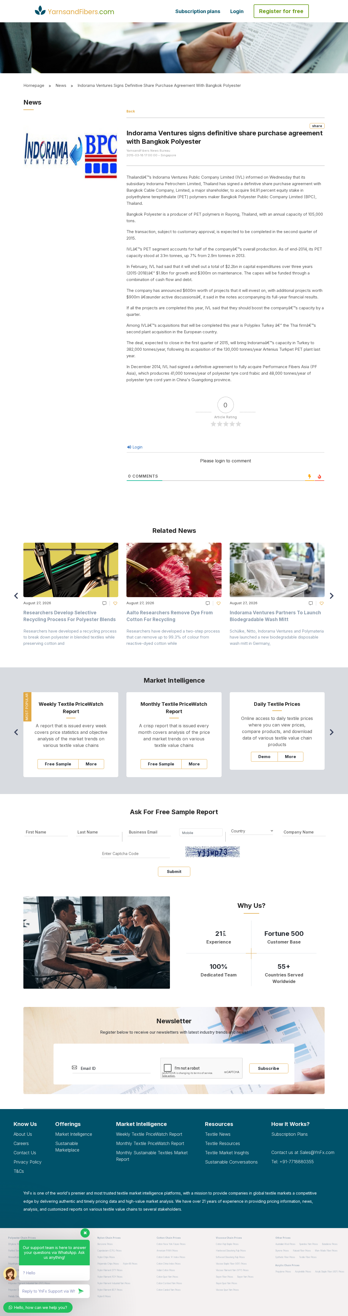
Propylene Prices (283, 1271)
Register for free (281, 11)
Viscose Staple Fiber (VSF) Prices (231, 1263)
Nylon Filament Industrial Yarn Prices (113, 1283)
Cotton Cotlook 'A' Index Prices (171, 1257)
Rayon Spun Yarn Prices (226, 1283)
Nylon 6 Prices (104, 1296)
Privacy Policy (28, 1162)
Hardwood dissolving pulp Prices (231, 1250)
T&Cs (19, 1171)
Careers (21, 1143)
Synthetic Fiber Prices (285, 1257)
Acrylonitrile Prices (303, 1271)
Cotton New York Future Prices (171, 1244)
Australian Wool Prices (285, 1244)
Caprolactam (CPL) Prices (109, 1250)
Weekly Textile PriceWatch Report (149, 1134)
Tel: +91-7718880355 (292, 1161)
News (60, 85)
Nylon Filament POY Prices (109, 1276)
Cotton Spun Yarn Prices (167, 1276)
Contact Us (25, 1152)
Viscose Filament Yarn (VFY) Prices (232, 1270)
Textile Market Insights (227, 1152)
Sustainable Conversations (231, 1162)
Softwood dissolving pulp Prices (230, 1257)
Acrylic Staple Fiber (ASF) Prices (329, 1271)
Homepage (33, 85)
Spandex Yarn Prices (308, 1244)
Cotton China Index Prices (169, 1263)
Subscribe (268, 1068)
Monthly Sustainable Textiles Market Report (152, 1156)
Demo (264, 756)
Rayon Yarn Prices (245, 1276)
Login (237, 11)
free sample (58, 764)
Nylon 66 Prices (130, 1263)
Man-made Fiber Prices (326, 1250)
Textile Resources (222, 1143)
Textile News (218, 1134)
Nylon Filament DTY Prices (109, 1270)
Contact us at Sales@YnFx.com (302, 1152)
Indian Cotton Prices (166, 1270)
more (91, 764)
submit (174, 871)
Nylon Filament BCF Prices (109, 1289)
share (317, 126)
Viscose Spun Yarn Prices (227, 1289)
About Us (23, 1134)
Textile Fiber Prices (307, 1257)
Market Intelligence (73, 1134)
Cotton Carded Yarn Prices (169, 1289)
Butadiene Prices (329, 1244)
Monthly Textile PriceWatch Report (150, 1143)
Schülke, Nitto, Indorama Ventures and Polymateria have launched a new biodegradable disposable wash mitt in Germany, (277, 637)
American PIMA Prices (167, 1250)
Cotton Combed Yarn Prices (169, 1283)
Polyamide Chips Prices (108, 1263)
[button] (333, 598)
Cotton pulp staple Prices (227, 1244)
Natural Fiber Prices (302, 1250)
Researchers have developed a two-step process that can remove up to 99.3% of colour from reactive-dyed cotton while (173, 637)
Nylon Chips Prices (106, 1257)
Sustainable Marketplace (67, 1147)
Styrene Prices (282, 1250)
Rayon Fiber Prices (224, 1276)
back (130, 111)
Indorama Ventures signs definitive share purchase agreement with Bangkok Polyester (159, 85)
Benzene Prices (105, 1244)
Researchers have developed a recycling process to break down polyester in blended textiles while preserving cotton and (70, 637)
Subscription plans (197, 11)
